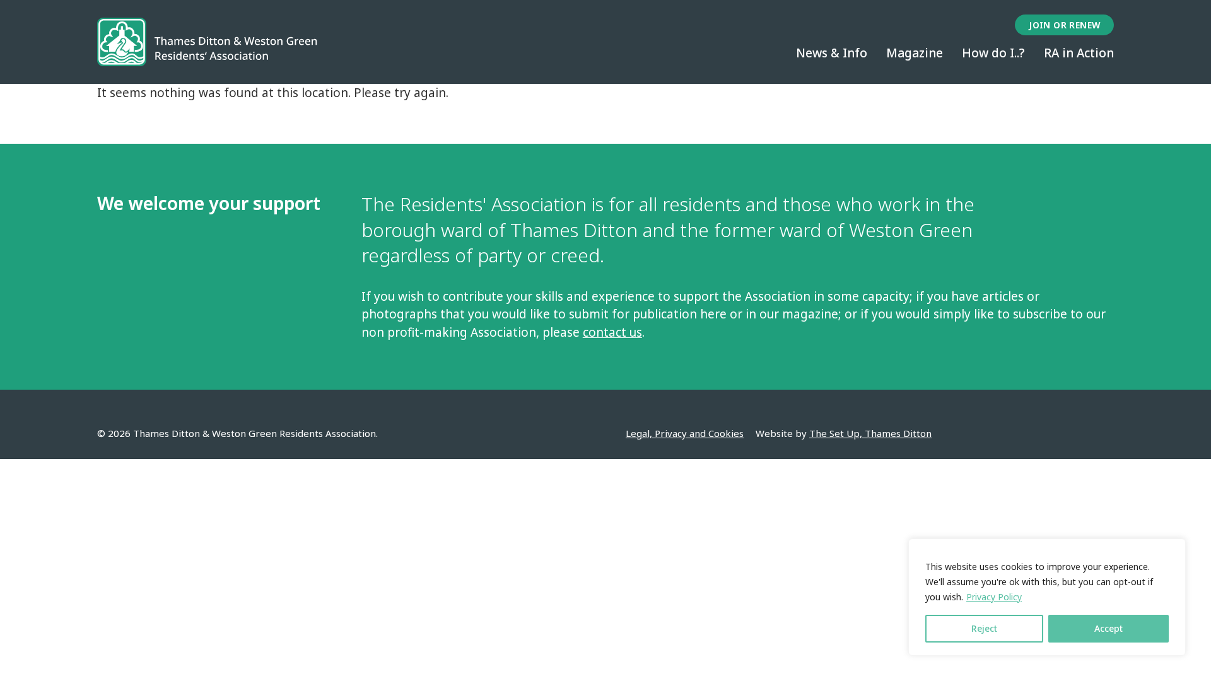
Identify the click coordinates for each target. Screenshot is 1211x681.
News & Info (831, 53)
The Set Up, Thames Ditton (870, 433)
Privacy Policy (994, 597)
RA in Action (1079, 53)
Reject (984, 628)
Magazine (914, 53)
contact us (612, 332)
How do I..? (993, 53)
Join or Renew (1064, 25)
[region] (1047, 597)
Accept (1108, 628)
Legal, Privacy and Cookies (685, 433)
